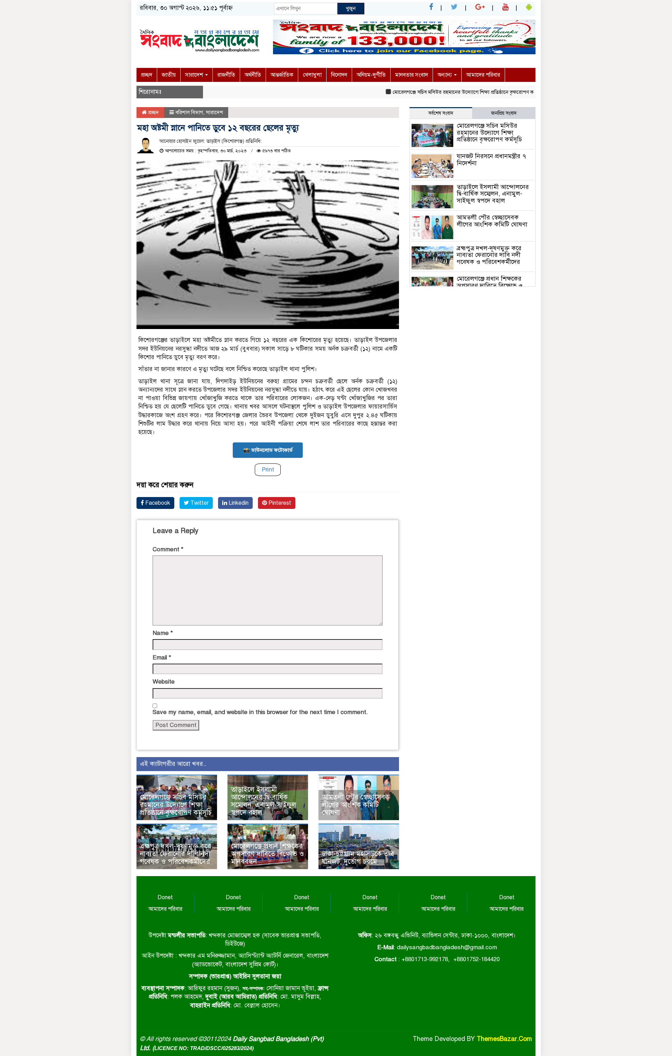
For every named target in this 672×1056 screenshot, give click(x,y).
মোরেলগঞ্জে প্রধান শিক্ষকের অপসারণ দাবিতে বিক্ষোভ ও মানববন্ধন (267, 854)
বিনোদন (339, 74)
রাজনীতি (226, 74)
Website (164, 681)
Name (163, 633)
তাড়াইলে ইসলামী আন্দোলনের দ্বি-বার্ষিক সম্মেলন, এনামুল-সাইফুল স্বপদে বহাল (263, 801)
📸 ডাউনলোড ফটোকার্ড (268, 450)
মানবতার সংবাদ (411, 74)
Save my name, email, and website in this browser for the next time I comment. (260, 712)
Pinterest (279, 502)
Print (268, 469)
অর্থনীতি (253, 74)
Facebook (157, 502)
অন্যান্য (445, 74)
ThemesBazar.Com (504, 1039)
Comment (168, 549)
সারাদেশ (194, 74)
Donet (165, 897)
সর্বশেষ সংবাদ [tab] (440, 113)
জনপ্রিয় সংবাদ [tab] (504, 113)
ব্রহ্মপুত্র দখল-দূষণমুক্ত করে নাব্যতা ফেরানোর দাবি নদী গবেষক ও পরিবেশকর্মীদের (175, 854)
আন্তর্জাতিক (282, 74)
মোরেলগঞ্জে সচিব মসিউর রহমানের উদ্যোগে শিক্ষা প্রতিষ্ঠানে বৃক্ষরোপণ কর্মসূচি (449, 92)
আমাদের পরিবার (483, 74)
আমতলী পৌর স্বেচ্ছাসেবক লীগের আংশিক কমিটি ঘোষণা (356, 805)
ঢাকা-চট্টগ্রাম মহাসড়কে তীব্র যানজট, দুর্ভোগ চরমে (358, 857)
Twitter (199, 502)
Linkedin (237, 502)
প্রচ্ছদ (146, 74)
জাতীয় (169, 74)
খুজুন (351, 8)
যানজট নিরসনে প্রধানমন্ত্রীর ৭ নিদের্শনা (491, 159)
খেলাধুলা (312, 74)
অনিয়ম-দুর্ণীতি (371, 74)
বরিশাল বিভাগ (189, 112)
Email (162, 657)
